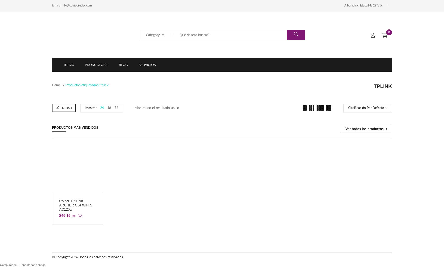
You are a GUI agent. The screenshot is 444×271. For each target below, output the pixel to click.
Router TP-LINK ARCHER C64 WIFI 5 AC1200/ (75, 205)
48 (109, 108)
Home (56, 85)
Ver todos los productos (364, 129)
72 (116, 108)
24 (102, 108)
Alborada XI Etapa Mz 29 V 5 (363, 5)
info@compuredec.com (77, 5)
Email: (56, 5)
